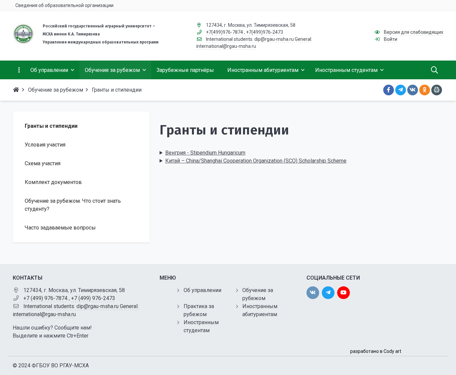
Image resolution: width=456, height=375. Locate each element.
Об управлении (202, 290)
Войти (390, 39)
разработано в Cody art (375, 351)
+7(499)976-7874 (224, 32)
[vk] (312, 292)
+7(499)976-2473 (264, 32)
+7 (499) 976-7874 (45, 298)
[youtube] (343, 292)
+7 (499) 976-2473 (93, 298)
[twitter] (328, 292)
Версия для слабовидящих (413, 32)
